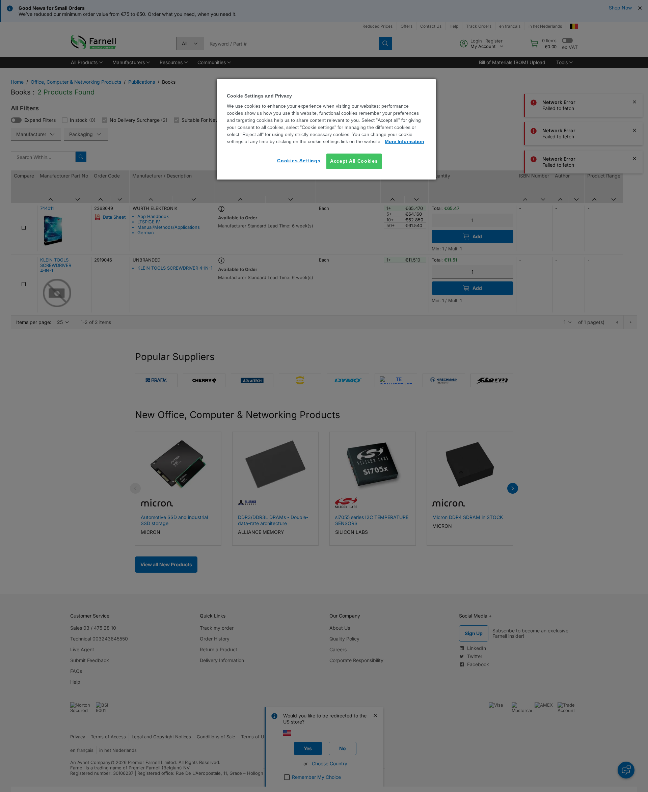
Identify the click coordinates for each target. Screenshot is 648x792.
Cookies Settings (298, 160)
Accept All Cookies (354, 161)
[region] (326, 129)
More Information (404, 141)
